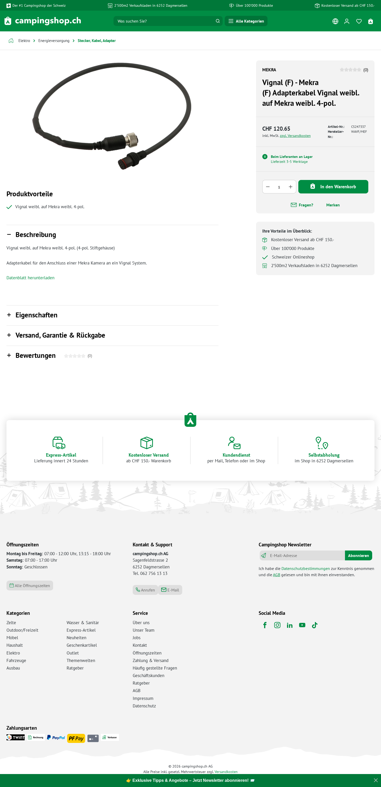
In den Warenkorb (337, 186)
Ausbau (13, 668)
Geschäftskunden (148, 675)
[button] (112, 235)
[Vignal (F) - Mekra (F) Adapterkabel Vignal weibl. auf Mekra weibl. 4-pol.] (112, 116)
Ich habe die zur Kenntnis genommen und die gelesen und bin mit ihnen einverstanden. (316, 571)
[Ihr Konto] (346, 21)
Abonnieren (358, 555)
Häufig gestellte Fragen (155, 668)
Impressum (143, 698)
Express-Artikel (81, 630)
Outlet (73, 653)
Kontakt (140, 645)
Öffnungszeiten (147, 653)
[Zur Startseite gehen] (42, 21)
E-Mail (172, 590)
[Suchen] (218, 21)
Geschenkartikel (82, 645)
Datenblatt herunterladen (30, 278)
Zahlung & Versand (150, 660)
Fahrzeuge (16, 660)
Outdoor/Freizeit (22, 630)
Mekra (269, 70)
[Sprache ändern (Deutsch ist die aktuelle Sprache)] (335, 22)
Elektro (13, 653)
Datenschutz (144, 706)
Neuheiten (76, 637)
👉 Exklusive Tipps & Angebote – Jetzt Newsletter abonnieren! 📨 (190, 780)
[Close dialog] (376, 780)
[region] (112, 116)
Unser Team (143, 630)
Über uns (141, 622)
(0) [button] (365, 70)
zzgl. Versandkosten (295, 135)
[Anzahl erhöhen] (290, 186)
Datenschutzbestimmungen (305, 568)
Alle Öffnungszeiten (32, 585)
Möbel (12, 637)
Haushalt (14, 645)
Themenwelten (81, 660)
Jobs (136, 637)
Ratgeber (75, 668)
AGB (276, 574)
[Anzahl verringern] (267, 186)
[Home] (11, 41)
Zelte (11, 622)
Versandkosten (226, 771)
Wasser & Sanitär (83, 622)
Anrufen (147, 590)
